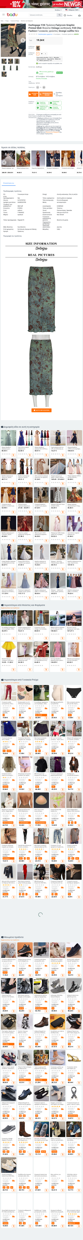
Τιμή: (30, 40)
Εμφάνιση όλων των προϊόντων (10, 608)
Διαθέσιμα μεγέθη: (31, 53)
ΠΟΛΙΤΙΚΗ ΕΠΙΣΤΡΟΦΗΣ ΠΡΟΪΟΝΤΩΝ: (32, 116)
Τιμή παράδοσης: (31, 82)
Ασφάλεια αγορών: (31, 102)
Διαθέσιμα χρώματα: (31, 47)
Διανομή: (31, 76)
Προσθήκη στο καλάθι (46, 94)
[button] (3, 14)
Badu (2, 21)
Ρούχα (7, 21)
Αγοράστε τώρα (33, 94)
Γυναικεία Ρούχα (15, 21)
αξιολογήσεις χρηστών (45, 34)
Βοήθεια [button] (57, 10)
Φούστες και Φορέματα (27, 21)
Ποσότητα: (31, 87)
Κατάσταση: (31, 67)
